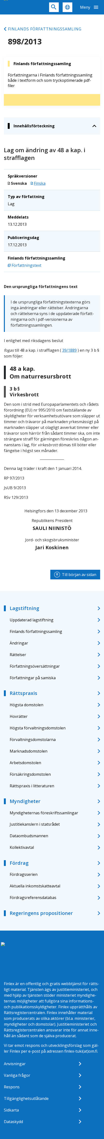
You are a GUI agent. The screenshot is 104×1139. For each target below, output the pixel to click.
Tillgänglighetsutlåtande (26, 1098)
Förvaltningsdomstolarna (33, 739)
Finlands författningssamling (45, 29)
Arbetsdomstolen (25, 762)
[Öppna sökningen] (54, 7)
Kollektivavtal (22, 847)
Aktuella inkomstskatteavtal (35, 886)
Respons (12, 1087)
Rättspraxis (23, 693)
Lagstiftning (24, 608)
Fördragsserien (23, 874)
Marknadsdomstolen (28, 751)
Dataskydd (13, 1121)
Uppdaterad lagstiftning (31, 620)
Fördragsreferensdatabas (33, 897)
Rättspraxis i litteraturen (32, 786)
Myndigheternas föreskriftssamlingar (44, 813)
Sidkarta (11, 1110)
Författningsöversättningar (35, 666)
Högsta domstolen (26, 704)
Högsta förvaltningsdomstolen (38, 728)
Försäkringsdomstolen (30, 774)
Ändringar (19, 643)
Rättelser (18, 654)
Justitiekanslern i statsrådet (35, 824)
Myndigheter (25, 801)
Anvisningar (15, 1063)
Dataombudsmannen (29, 835)
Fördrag (19, 863)
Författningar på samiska (33, 677)
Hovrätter (19, 716)
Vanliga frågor (17, 1075)
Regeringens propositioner (41, 913)
